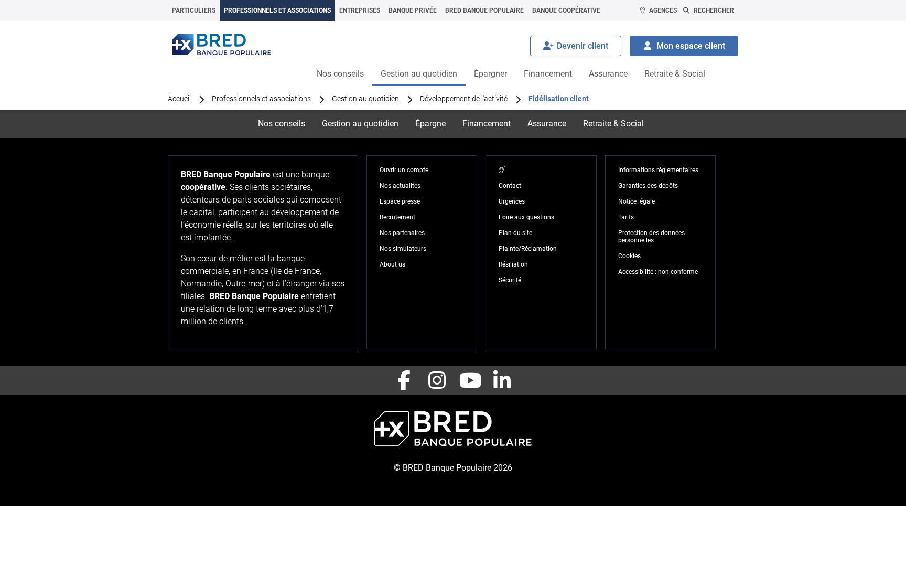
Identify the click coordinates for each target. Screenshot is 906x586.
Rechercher (714, 10)
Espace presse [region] (400, 201)
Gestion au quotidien (419, 74)
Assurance (608, 74)
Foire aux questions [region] (526, 217)
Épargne (430, 124)
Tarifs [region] (626, 217)
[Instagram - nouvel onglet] (437, 380)
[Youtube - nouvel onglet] (469, 380)
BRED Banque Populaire (484, 10)
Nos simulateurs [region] (403, 248)
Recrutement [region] (397, 217)
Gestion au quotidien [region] (365, 98)
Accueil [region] (179, 98)
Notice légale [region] (636, 201)
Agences (663, 10)
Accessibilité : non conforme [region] (658, 271)
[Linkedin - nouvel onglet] (502, 380)
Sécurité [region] (510, 280)
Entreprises (359, 10)
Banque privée (413, 10)
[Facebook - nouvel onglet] (404, 380)
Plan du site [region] (515, 233)
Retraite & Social (674, 74)
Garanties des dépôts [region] (648, 185)
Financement (548, 74)
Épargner (490, 74)
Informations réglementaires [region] (658, 170)
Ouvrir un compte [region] (404, 170)
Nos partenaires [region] (402, 233)
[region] (502, 170)
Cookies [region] (629, 256)
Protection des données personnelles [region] (651, 236)
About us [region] (392, 264)
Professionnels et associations (277, 10)
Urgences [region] (512, 201)
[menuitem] (194, 10)
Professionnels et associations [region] (261, 98)
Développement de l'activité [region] (464, 98)
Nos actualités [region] (400, 185)
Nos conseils (340, 74)
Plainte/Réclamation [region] (528, 248)
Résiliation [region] (513, 264)
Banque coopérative (566, 10)
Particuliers (193, 10)
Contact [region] (510, 185)
